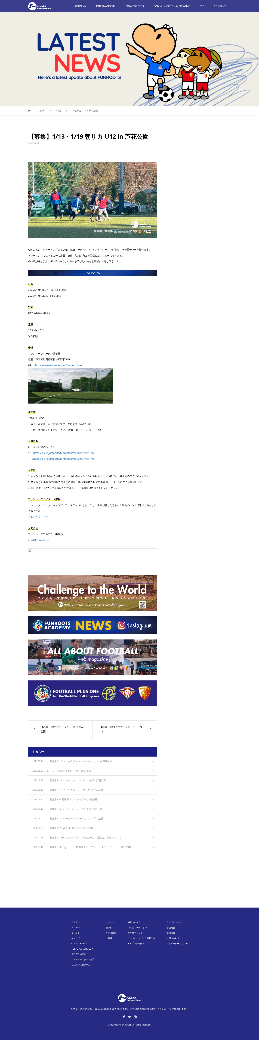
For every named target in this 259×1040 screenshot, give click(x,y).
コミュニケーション (137, 927)
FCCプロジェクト (136, 943)
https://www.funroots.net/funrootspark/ (58, 365)
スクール (110, 922)
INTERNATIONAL (106, 6)
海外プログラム (135, 922)
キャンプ (75, 938)
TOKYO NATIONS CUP (82, 948)
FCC (202, 6)
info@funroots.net (39, 540)
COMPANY (220, 6)
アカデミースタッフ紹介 (83, 959)
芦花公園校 (111, 932)
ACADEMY (80, 6)
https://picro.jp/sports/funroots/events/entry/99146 (63, 453)
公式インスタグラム (80, 964)
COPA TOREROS (134, 6)
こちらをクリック (38, 517)
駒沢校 (109, 927)
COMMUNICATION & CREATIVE (172, 6)
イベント (75, 932)
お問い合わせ (172, 938)
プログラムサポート (80, 954)
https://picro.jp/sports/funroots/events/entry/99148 (63, 458)
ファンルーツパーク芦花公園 (141, 938)
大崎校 (109, 938)
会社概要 (170, 927)
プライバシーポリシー (177, 943)
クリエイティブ (135, 932)
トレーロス (76, 927)
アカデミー (76, 922)
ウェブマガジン (173, 922)
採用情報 (170, 932)
